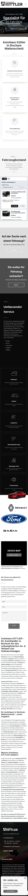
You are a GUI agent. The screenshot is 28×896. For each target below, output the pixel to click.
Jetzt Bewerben (10, 891)
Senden (14, 625)
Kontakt (14, 249)
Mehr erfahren (22, 568)
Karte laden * (14, 555)
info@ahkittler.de (9, 838)
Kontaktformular (5, 799)
